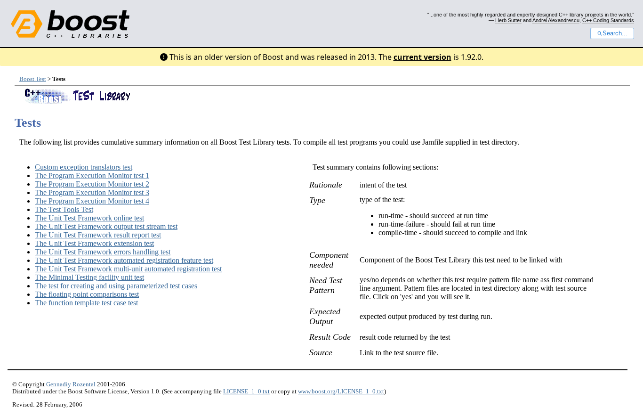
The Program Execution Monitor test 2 (92, 184)
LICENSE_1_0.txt (246, 391)
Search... (615, 33)
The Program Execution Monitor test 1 (92, 175)
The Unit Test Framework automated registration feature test (124, 260)
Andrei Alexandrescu (555, 20)
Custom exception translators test (83, 167)
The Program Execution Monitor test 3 (92, 192)
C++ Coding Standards (608, 20)
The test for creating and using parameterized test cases (116, 286)
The (86, 303)
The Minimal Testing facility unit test (89, 277)
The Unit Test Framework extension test (94, 243)
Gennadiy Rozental (71, 384)
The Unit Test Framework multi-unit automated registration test (128, 269)
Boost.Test (32, 79)
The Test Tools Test (64, 209)
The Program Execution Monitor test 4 (92, 201)
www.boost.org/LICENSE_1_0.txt (341, 391)
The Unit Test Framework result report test (98, 235)
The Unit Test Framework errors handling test (102, 252)
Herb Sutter (508, 20)
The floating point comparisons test (87, 294)
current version (422, 57)
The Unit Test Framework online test (89, 218)
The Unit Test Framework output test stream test (106, 226)
